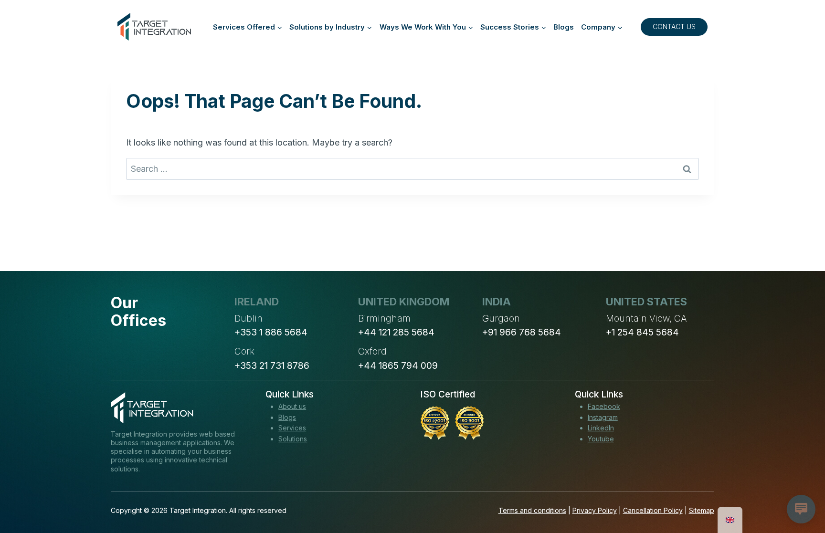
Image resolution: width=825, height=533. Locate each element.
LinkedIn (601, 428)
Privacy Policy (594, 510)
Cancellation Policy (653, 510)
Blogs (563, 26)
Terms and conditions (532, 510)
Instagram (603, 417)
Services (292, 428)
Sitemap (701, 510)
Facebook (604, 406)
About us (292, 406)
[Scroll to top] (800, 490)
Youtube (601, 439)
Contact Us (674, 26)
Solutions (292, 439)
